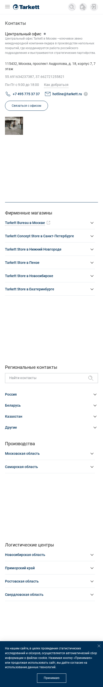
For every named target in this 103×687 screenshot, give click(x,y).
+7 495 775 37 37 (26, 94)
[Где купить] (83, 7)
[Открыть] (14, 126)
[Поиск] (72, 7)
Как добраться (56, 85)
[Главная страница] (26, 7)
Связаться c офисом (26, 105)
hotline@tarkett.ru (67, 94)
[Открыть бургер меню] (7, 7)
